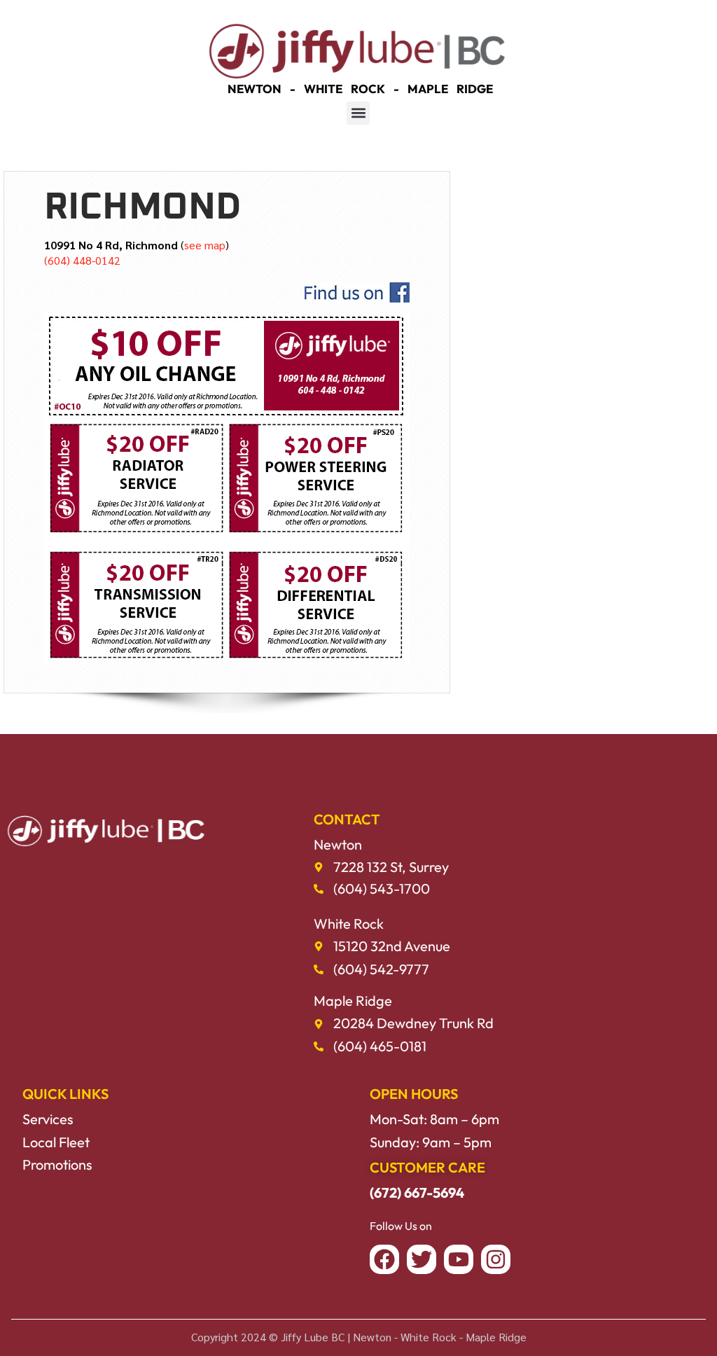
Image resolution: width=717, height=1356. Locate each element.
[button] (358, 113)
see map (204, 244)
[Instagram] (495, 1259)
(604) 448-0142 (82, 260)
